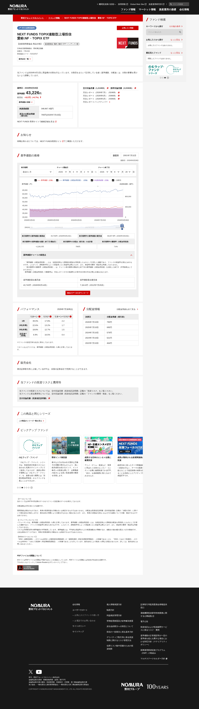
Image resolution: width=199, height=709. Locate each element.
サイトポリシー (79, 626)
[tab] (18, 487)
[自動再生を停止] (31, 488)
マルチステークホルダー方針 (153, 658)
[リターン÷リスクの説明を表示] (70, 316)
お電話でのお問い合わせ (85, 621)
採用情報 (122, 4)
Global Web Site (137, 4)
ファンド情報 (128, 9)
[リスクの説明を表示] (50, 316)
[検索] (180, 32)
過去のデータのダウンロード (78, 293)
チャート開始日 (62, 167)
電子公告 (144, 621)
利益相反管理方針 (114, 615)
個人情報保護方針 (114, 604)
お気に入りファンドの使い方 (87, 615)
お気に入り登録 (127, 28)
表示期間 (24, 167)
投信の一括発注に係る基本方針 (120, 632)
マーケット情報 (147, 9)
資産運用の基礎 (167, 9)
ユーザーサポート (80, 610)
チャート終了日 (104, 167)
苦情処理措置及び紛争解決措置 (120, 621)
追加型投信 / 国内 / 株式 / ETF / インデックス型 (62, 44)
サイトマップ (78, 631)
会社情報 (184, 9)
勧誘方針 (110, 610)
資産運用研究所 (155, 4)
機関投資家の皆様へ (107, 4)
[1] (170, 4)
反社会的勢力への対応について (120, 626)
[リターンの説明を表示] (39, 316)
